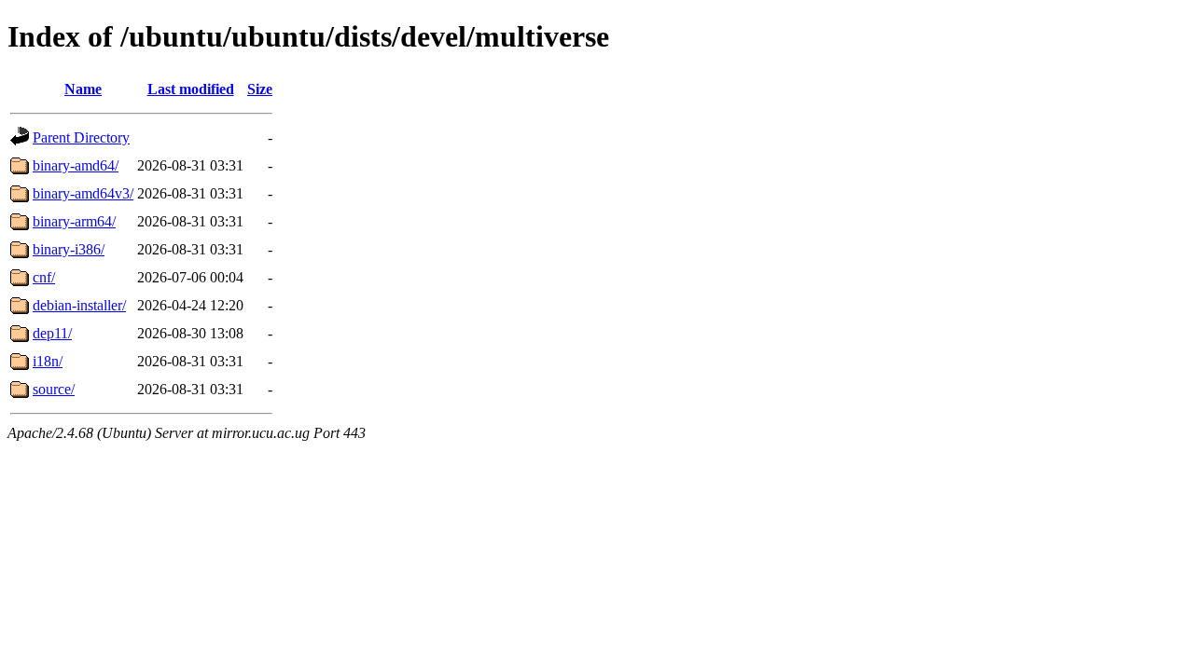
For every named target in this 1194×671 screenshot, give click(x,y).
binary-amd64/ (75, 165)
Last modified (190, 89)
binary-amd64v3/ (83, 193)
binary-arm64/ (74, 221)
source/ (54, 389)
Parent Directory (81, 137)
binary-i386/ (68, 249)
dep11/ (52, 333)
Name (83, 89)
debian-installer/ (79, 305)
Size (259, 89)
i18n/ (47, 361)
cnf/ (44, 277)
